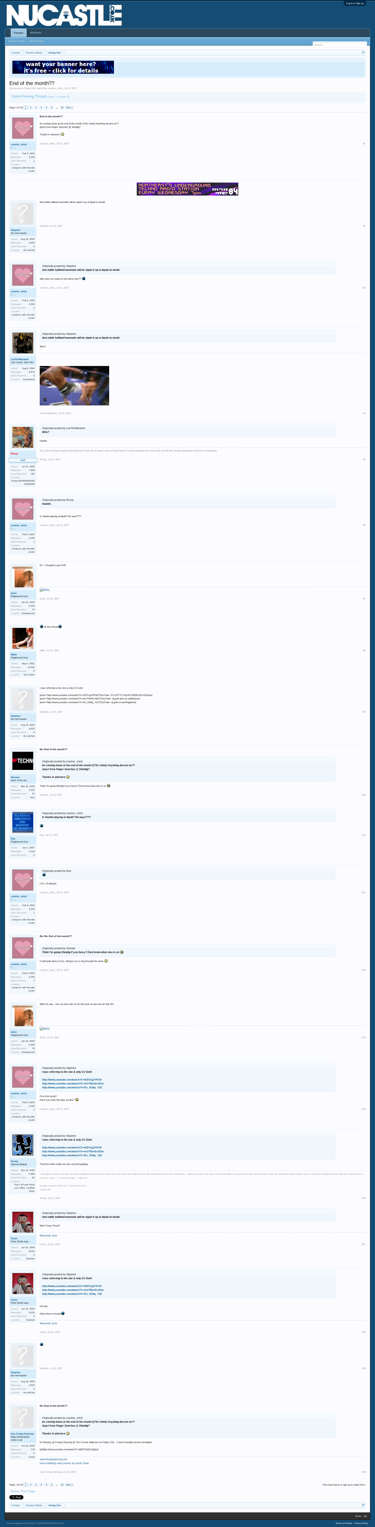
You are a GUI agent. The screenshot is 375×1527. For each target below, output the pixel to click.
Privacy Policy (361, 1523)
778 (33, 1449)
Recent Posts (37, 41)
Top (365, 1516)
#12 (364, 892)
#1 (364, 143)
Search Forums (17, 41)
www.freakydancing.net (53, 1459)
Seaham (30, 1258)
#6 (364, 525)
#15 (364, 1109)
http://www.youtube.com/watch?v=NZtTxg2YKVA (72, 1079)
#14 (364, 1037)
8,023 (32, 1251)
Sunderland (29, 379)
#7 (364, 598)
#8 (364, 650)
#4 (364, 413)
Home (358, 1516)
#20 (364, 1472)
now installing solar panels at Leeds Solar (64, 1463)
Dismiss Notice (362, 62)
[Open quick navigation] (363, 52)
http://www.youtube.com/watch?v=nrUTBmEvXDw (73, 1083)
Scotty (14, 1161)
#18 (364, 1332)
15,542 (31, 667)
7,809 (32, 470)
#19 (364, 1368)
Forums (18, 32)
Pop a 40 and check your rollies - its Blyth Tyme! (24, 1187)
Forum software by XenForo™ (35, 1523)
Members (35, 32)
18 (62, 107)
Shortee (15, 777)
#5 (364, 459)
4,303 (32, 157)
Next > (69, 107)
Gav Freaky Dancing (22, 1433)
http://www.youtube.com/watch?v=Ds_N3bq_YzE (72, 1087)
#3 (364, 287)
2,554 (32, 606)
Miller (14, 654)
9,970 (32, 372)
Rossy (43, 459)
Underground (28, 613)
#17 (364, 1244)
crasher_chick (55, 88)
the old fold (29, 250)
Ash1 (14, 593)
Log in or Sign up (355, 3)
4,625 (32, 243)
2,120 (32, 851)
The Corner (29, 674)
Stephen (15, 230)
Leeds (31, 1457)
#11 (364, 835)
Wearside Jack (48, 1235)
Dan (13, 838)
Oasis (14, 1238)
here (32, 797)
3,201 (32, 790)
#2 (364, 226)
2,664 (32, 1174)
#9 (364, 711)
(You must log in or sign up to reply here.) (344, 1484)
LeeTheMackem (20, 359)
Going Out (30, 88)
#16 (364, 1198)
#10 (364, 795)
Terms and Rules (344, 1523)
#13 (364, 970)
